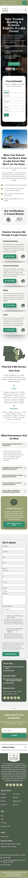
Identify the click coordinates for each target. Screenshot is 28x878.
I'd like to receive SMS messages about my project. (15, 616)
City (3, 576)
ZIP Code (4, 582)
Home (14, 708)
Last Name (7, 101)
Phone (4, 563)
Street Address (5, 570)
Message (5, 593)
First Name (7, 95)
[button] (5, 220)
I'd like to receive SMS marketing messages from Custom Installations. (15, 630)
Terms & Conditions (15, 650)
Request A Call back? (8, 606)
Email (4, 557)
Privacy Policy (5, 650)
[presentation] (4, 697)
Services (6, 107)
